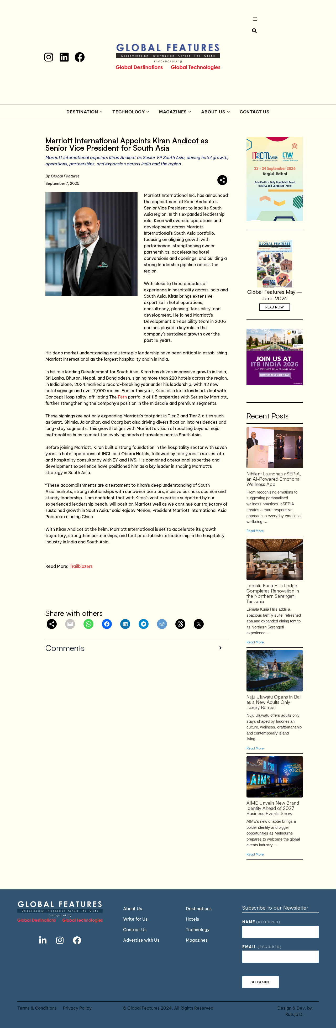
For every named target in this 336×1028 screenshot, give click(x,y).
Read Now (274, 307)
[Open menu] (255, 19)
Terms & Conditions (37, 1008)
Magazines (173, 111)
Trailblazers (81, 566)
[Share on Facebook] (107, 624)
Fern (123, 397)
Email (262, 947)
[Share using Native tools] (222, 180)
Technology (128, 111)
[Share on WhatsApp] (88, 624)
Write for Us (135, 919)
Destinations (199, 908)
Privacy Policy (77, 1008)
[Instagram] (49, 57)
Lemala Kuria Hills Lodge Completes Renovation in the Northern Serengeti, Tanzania (274, 559)
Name (261, 922)
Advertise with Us (141, 940)
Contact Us (255, 111)
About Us (213, 111)
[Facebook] (80, 57)
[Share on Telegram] (144, 624)
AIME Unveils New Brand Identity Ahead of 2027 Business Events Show (274, 776)
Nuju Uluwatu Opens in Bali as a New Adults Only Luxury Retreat (274, 670)
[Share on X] (199, 624)
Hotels (192, 919)
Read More (255, 531)
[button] (136, 648)
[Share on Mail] (70, 624)
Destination (82, 111)
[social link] (42, 940)
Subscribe (260, 982)
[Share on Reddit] (162, 624)
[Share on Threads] (180, 624)
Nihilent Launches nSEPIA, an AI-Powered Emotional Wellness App (274, 447)
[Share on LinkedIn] (125, 624)
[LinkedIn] (64, 57)
